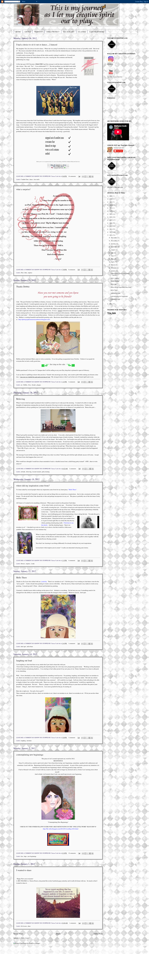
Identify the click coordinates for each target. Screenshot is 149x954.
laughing (23, 741)
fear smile (36, 179)
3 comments (71, 643)
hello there (30, 646)
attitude (23, 472)
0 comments (71, 270)
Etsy (29, 385)
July (112, 253)
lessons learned (36, 472)
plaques (39, 385)
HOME (18, 32)
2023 (111, 205)
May (112, 259)
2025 (111, 199)
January (113, 271)
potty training (45, 472)
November (114, 241)
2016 (111, 223)
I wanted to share (23, 870)
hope (25, 856)
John (25, 273)
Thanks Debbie (23, 286)
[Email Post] (79, 176)
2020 (111, 211)
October (113, 244)
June (112, 256)
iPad (22, 273)
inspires (28, 564)
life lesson (24, 926)
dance (31, 179)
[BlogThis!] (85, 176)
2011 (111, 304)
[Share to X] (88, 176)
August (113, 250)
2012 (111, 235)
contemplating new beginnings (29, 754)
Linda (32, 564)
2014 (111, 229)
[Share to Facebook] (90, 176)
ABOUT (27, 32)
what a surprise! (23, 189)
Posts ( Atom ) (25, 938)
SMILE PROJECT (52, 32)
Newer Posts (18, 933)
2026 (111, 196)
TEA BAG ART (68, 32)
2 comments (72, 469)
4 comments (71, 382)
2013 (111, 232)
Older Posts (98, 933)
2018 (111, 217)
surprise (30, 273)
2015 (111, 226)
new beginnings (32, 856)
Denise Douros (34, 881)
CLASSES (82, 32)
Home (58, 933)
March (113, 265)
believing (29, 472)
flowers (23, 564)
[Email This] (83, 176)
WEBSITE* (38, 32)
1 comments (72, 923)
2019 (111, 214)
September (114, 247)
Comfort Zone (25, 179)
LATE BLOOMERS (96, 32)
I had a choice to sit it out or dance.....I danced (36, 44)
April (112, 262)
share (29, 926)
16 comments (72, 176)
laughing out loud (24, 660)
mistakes (29, 741)
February (113, 268)
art (22, 385)
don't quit (23, 646)
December (114, 238)
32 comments (72, 853)
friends (34, 385)
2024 (111, 202)
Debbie (25, 385)
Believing (20, 398)
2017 (111, 220)
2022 (111, 208)
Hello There (21, 577)
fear (22, 856)
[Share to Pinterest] (92, 176)
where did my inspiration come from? (33, 485)
